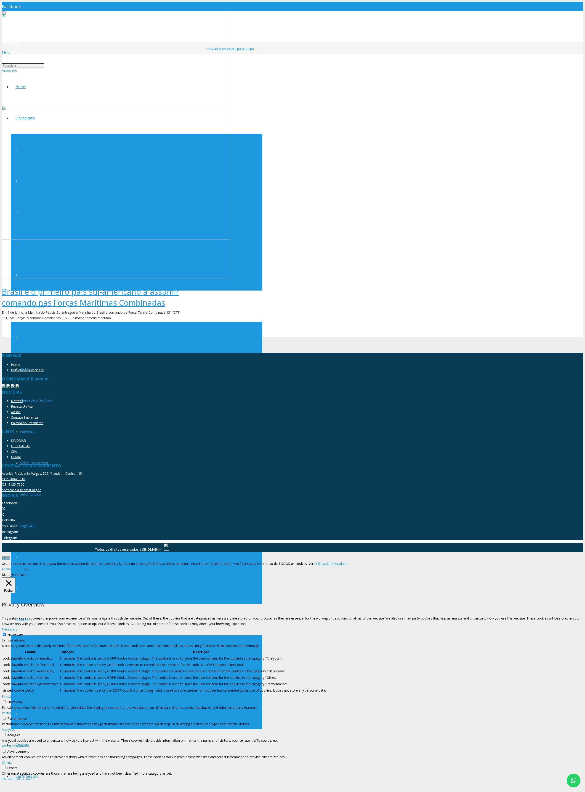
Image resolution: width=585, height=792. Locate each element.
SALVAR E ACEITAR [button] (16, 779)
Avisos (16, 412)
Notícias (17, 401)
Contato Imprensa (24, 417)
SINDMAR (18, 440)
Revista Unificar (22, 406)
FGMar (16, 457)
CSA (14, 451)
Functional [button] (9, 696)
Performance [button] (11, 713)
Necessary (15, 635)
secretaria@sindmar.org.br (21, 490)
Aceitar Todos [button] (12, 569)
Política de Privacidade (27, 370)
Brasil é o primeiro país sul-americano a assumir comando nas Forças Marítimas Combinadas (90, 297)
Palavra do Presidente (27, 423)
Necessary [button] (9, 629)
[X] (3, 508)
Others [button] (7, 762)
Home (15, 364)
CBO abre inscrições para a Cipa (224, 48)
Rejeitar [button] (35, 569)
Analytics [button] (8, 729)
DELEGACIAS (20, 446)
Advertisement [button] (12, 746)
